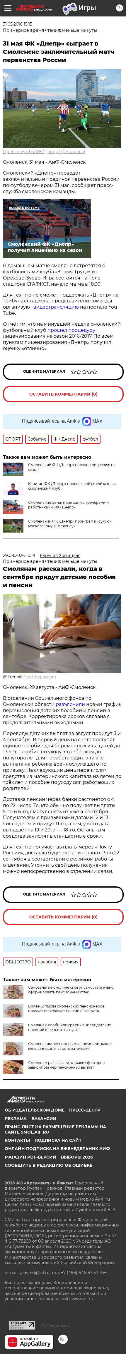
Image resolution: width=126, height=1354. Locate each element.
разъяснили (71, 704)
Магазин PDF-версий (30, 1157)
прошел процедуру (71, 330)
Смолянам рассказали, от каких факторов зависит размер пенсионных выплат (66, 1065)
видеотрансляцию (56, 307)
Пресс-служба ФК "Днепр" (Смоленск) (44, 151)
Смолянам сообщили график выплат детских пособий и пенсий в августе (69, 1027)
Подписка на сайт (58, 1140)
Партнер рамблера (55, 1325)
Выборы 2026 (77, 1157)
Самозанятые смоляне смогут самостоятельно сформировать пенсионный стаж (71, 989)
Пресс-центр (84, 1110)
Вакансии (44, 1118)
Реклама (16, 1118)
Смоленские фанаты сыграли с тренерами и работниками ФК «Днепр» (68, 504)
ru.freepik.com (41, 676)
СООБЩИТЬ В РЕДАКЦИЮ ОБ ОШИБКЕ (48, 1165)
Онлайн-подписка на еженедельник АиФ (57, 1148)
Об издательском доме (34, 1110)
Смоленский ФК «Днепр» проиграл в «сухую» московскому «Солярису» (69, 523)
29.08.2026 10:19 (19, 555)
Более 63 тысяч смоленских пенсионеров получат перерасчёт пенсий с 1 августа (66, 1008)
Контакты (17, 1140)
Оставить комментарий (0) (63, 394)
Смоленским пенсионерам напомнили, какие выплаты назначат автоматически (70, 1046)
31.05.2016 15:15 (17, 24)
